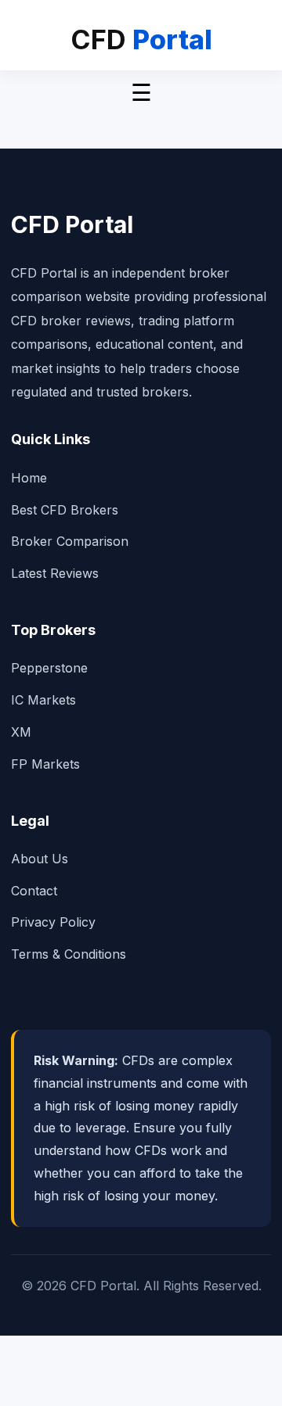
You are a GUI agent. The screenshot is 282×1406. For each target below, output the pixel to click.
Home (29, 478)
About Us (39, 858)
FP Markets (45, 764)
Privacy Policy (53, 922)
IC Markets (43, 700)
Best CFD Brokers (64, 510)
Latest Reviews (55, 573)
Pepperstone (49, 668)
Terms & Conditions (68, 954)
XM (21, 732)
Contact (34, 890)
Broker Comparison (69, 541)
